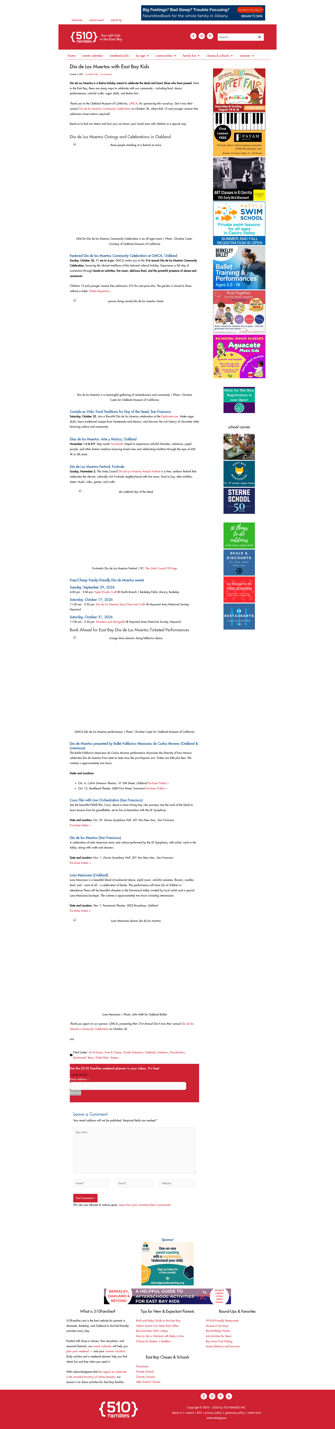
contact (189, 1412)
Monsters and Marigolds (110, 621)
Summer (245, 56)
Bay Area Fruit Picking (219, 1341)
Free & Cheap (113, 1052)
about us (177, 1412)
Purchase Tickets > (158, 783)
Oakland (150, 1052)
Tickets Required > (100, 291)
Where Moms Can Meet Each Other (157, 1326)
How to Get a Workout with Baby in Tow (160, 1336)
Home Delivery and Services (223, 1346)
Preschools (142, 1366)
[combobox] (237, 37)
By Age (140, 56)
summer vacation (115, 1351)
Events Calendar (92, 56)
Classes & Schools (218, 56)
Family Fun (189, 56)
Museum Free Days (217, 1326)
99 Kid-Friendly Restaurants (222, 1320)
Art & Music (96, 1052)
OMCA (133, 103)
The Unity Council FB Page (161, 568)
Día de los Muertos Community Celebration (104, 108)
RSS (199, 1412)
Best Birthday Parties (218, 1331)
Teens (91, 1057)
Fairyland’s (116, 444)
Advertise (77, 20)
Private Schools (145, 1371)
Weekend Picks (119, 56)
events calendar (102, 1346)
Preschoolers (177, 1052)
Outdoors (162, 1052)
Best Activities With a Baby (152, 1331)
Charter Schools (145, 1377)
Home (71, 56)
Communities (164, 56)
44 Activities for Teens (218, 1336)
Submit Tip (116, 20)
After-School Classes (148, 1382)
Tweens (114, 1057)
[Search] (260, 37)
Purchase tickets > (80, 825)
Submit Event (96, 20)
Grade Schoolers (133, 1052)
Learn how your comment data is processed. (145, 1205)
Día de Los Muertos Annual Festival (140, 471)
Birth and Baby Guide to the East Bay (158, 1320)
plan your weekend (77, 1351)
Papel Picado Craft (105, 592)
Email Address (79, 1079)
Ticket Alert (102, 1057)
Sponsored (79, 1057)
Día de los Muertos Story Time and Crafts (121, 604)
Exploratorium (169, 416)
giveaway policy (234, 1412)
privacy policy (213, 1412)
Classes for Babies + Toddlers (153, 1341)
